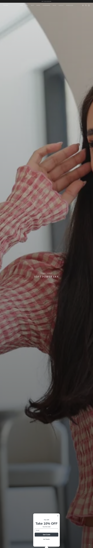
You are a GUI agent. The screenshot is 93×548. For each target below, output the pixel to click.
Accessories (46, 5)
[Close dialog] (58, 515)
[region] (46, 275)
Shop (32, 5)
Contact (61, 5)
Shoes (38, 5)
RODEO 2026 (69, 5)
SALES (54, 5)
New (27, 5)
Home (21, 5)
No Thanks (46, 539)
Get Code (46, 535)
